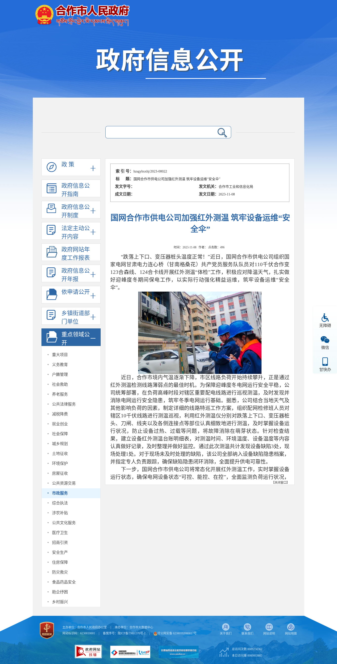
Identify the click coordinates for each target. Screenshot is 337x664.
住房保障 (60, 562)
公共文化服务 (64, 523)
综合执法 (60, 503)
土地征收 (60, 453)
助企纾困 (60, 592)
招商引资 (60, 542)
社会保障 (60, 434)
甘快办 (325, 369)
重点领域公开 (75, 338)
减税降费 (60, 414)
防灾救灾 (60, 572)
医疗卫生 (60, 533)
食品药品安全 (64, 582)
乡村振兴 (60, 602)
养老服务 (60, 394)
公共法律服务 (64, 404)
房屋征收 (60, 473)
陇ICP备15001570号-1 (132, 633)
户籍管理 (60, 374)
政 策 (67, 164)
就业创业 (60, 424)
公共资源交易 (64, 483)
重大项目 (60, 355)
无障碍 (325, 325)
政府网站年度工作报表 (75, 253)
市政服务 (60, 493)
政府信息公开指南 (75, 190)
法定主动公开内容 (75, 232)
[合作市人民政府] (82, 13)
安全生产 (60, 552)
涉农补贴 (60, 513)
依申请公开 (75, 292)
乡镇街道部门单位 (75, 317)
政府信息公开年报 (75, 275)
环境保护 (60, 463)
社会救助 (60, 384)
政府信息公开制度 (75, 211)
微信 (325, 347)
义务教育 (60, 365)
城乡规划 (60, 444)
